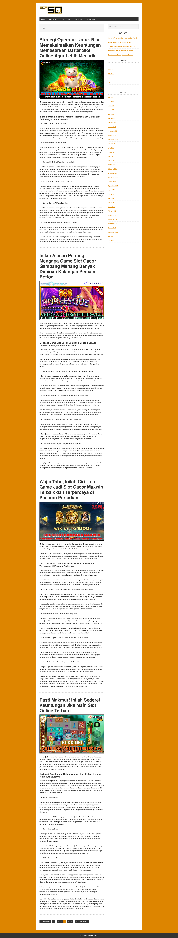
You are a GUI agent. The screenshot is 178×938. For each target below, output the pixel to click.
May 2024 (111, 198)
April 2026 (111, 114)
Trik (109, 87)
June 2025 (111, 152)
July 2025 (111, 148)
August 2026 (111, 97)
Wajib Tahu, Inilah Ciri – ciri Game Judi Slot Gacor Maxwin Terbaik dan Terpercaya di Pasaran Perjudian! (71, 489)
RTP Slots (111, 74)
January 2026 (112, 127)
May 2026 (111, 110)
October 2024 (112, 181)
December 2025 (112, 131)
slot (109, 78)
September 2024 (113, 186)
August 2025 (111, 144)
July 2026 (111, 101)
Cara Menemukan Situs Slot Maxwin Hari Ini (121, 46)
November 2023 (112, 224)
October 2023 (112, 228)
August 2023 (111, 236)
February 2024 (112, 211)
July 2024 (111, 194)
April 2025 (111, 160)
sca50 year (52, 10)
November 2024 (112, 177)
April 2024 (111, 202)
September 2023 (113, 232)
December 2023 (112, 219)
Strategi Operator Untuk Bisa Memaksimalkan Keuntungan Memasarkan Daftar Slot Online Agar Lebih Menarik (70, 47)
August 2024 (111, 190)
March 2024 (111, 207)
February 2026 (112, 122)
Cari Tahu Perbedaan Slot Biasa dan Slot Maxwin (122, 38)
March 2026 (111, 118)
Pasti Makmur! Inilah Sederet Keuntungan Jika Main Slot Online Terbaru (69, 705)
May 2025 (111, 156)
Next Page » (84, 921)
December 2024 (112, 173)
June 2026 (111, 106)
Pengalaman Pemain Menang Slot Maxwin (120, 51)
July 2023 (111, 240)
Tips (109, 82)
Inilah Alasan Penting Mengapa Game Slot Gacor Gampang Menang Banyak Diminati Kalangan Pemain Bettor (67, 266)
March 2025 (111, 165)
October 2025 (112, 135)
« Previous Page (45, 921)
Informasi (110, 70)
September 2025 (113, 139)
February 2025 (112, 169)
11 (77, 921)
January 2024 (112, 215)
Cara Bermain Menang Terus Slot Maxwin (120, 55)
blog (109, 65)
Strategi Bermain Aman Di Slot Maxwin (119, 42)
